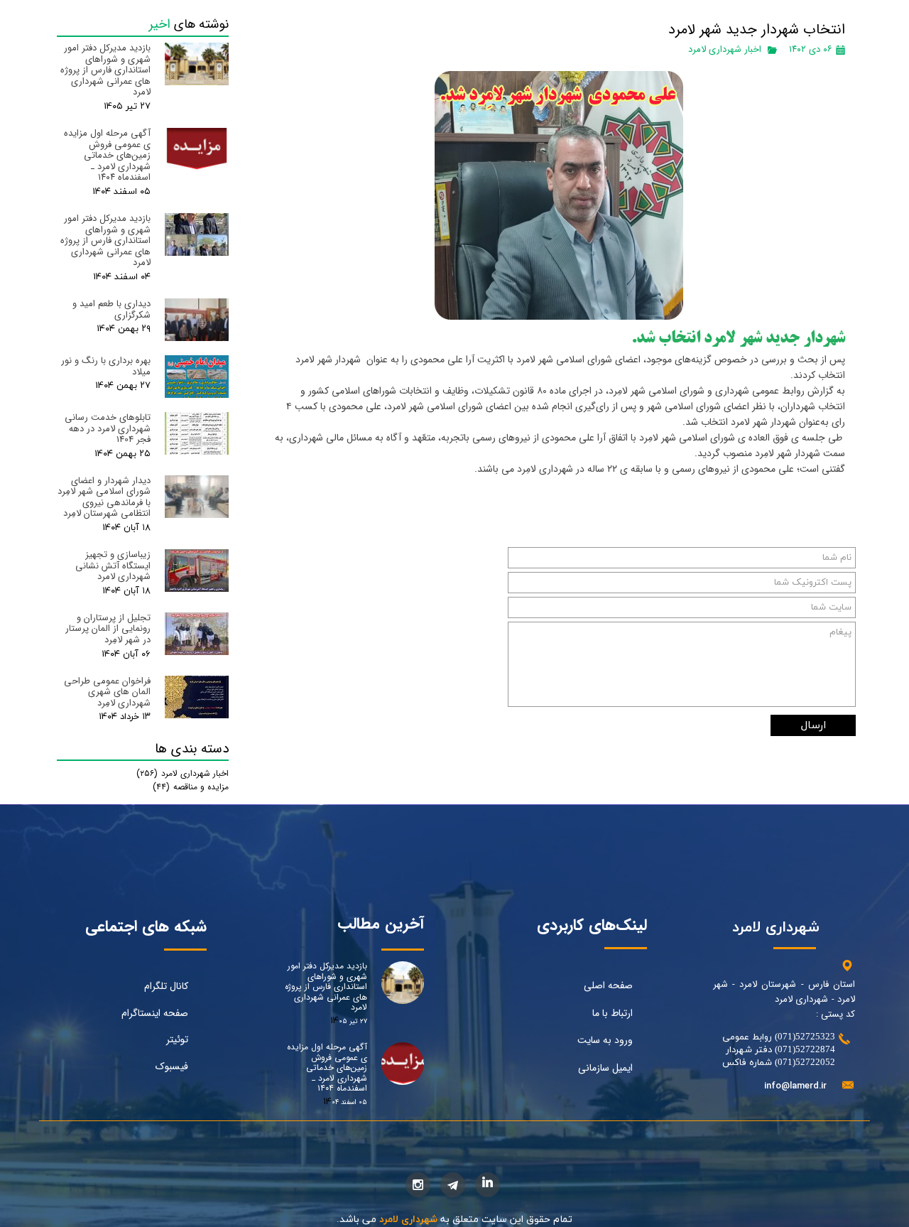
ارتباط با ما (612, 1013)
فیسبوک (172, 1066)
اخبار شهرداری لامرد (724, 49)
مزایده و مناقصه (191, 787)
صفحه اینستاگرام (154, 1013)
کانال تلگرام (166, 986)
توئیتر (177, 1039)
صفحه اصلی (608, 985)
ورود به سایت (605, 1040)
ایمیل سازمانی (605, 1068)
